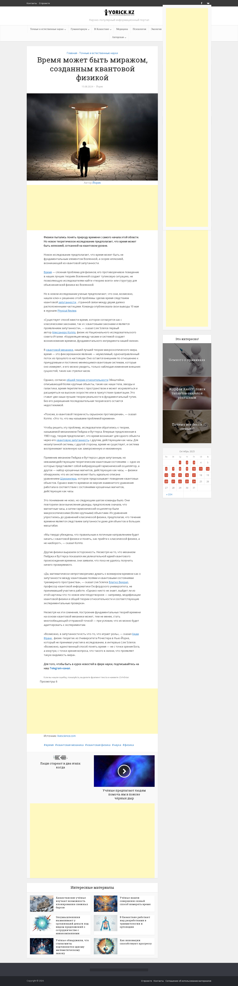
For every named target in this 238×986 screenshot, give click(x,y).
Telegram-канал (60, 668)
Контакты (32, 3)
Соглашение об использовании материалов (188, 980)
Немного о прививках (187, 360)
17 (194, 475)
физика (129, 745)
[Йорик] (119, 12)
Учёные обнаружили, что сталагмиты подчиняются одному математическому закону (72, 947)
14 (173, 475)
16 (187, 475)
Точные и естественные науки (46, 29)
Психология (139, 29)
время (50, 745)
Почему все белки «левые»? (187, 426)
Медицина (122, 29)
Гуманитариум (79, 29)
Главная (72, 53)
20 (166, 481)
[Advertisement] (92, 207)
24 (194, 481)
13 (166, 475)
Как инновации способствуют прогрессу (136, 942)
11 (200, 468)
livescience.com (66, 736)
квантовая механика (70, 745)
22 (180, 481)
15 (180, 475)
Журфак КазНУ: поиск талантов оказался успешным (187, 393)
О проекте (44, 3)
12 (207, 468)
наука (117, 745)
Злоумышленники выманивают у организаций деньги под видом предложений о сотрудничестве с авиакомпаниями (72, 925)
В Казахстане (101, 29)
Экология (156, 29)
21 (173, 481)
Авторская (118, 37)
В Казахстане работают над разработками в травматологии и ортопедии (135, 921)
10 (194, 468)
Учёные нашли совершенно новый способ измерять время (135, 901)
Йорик (99, 86)
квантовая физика (98, 745)
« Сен (169, 494)
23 (187, 481)
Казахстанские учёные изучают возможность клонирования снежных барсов (72, 902)
